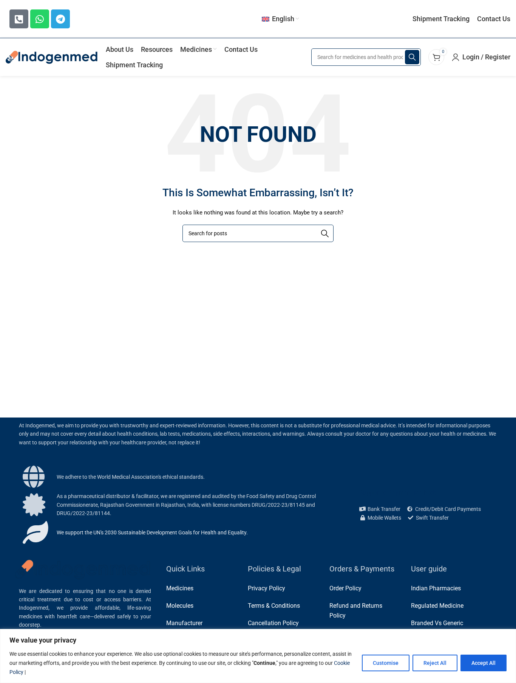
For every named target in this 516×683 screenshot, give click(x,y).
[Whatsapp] (39, 18)
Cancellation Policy (273, 623)
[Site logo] (52, 57)
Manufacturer (184, 623)
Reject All (434, 663)
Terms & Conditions (274, 605)
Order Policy (345, 588)
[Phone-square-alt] (18, 18)
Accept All (483, 663)
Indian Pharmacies (436, 588)
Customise (386, 663)
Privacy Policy (266, 588)
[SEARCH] (412, 57)
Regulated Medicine (437, 605)
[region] (258, 656)
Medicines (179, 588)
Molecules (179, 605)
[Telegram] (60, 18)
